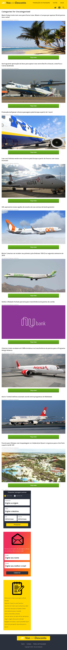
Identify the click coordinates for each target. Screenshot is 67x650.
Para (6, 508)
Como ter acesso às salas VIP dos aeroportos (17, 616)
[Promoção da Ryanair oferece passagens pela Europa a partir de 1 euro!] (33, 148)
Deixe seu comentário (14, 20)
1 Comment (12, 353)
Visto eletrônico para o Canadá (13, 611)
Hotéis (55, 3)
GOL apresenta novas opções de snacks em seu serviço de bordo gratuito (28, 207)
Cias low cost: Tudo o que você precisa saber (16, 606)
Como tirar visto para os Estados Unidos (15, 608)
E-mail (7, 563)
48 (5, 490)
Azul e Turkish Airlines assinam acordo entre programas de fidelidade (27, 397)
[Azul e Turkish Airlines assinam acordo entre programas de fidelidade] (33, 433)
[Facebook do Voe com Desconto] (59, 8)
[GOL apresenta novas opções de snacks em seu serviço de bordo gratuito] (33, 243)
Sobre (23, 644)
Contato (29, 644)
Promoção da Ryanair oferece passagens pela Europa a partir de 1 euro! (27, 112)
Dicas (62, 3)
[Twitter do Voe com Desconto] (55, 8)
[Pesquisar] (63, 8)
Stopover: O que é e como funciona (14, 603)
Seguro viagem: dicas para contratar (14, 619)
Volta (20, 517)
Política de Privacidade (39, 644)
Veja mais (33, 57)
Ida (6, 517)
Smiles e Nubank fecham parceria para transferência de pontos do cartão (28, 302)
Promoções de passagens (41, 3)
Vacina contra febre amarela (12, 614)
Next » (7, 490)
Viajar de (7, 500)
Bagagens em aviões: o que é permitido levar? (17, 621)
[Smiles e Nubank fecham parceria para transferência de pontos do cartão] (33, 338)
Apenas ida (19, 495)
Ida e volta (9, 495)
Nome (7, 555)
